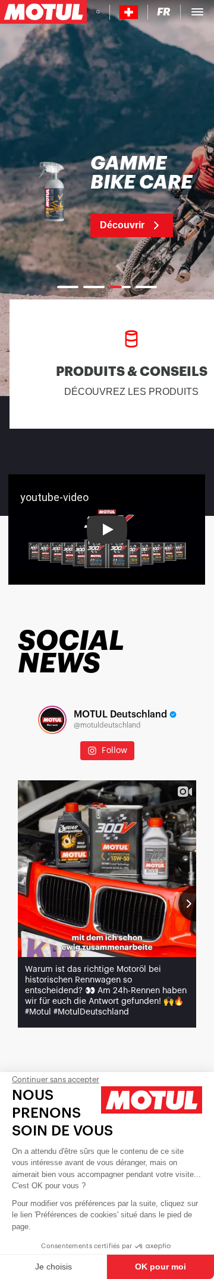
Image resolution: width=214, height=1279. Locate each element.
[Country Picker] (128, 12)
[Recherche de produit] (98, 12)
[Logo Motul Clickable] (43, 12)
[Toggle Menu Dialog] (197, 12)
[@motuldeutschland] (52, 720)
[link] (107, 196)
